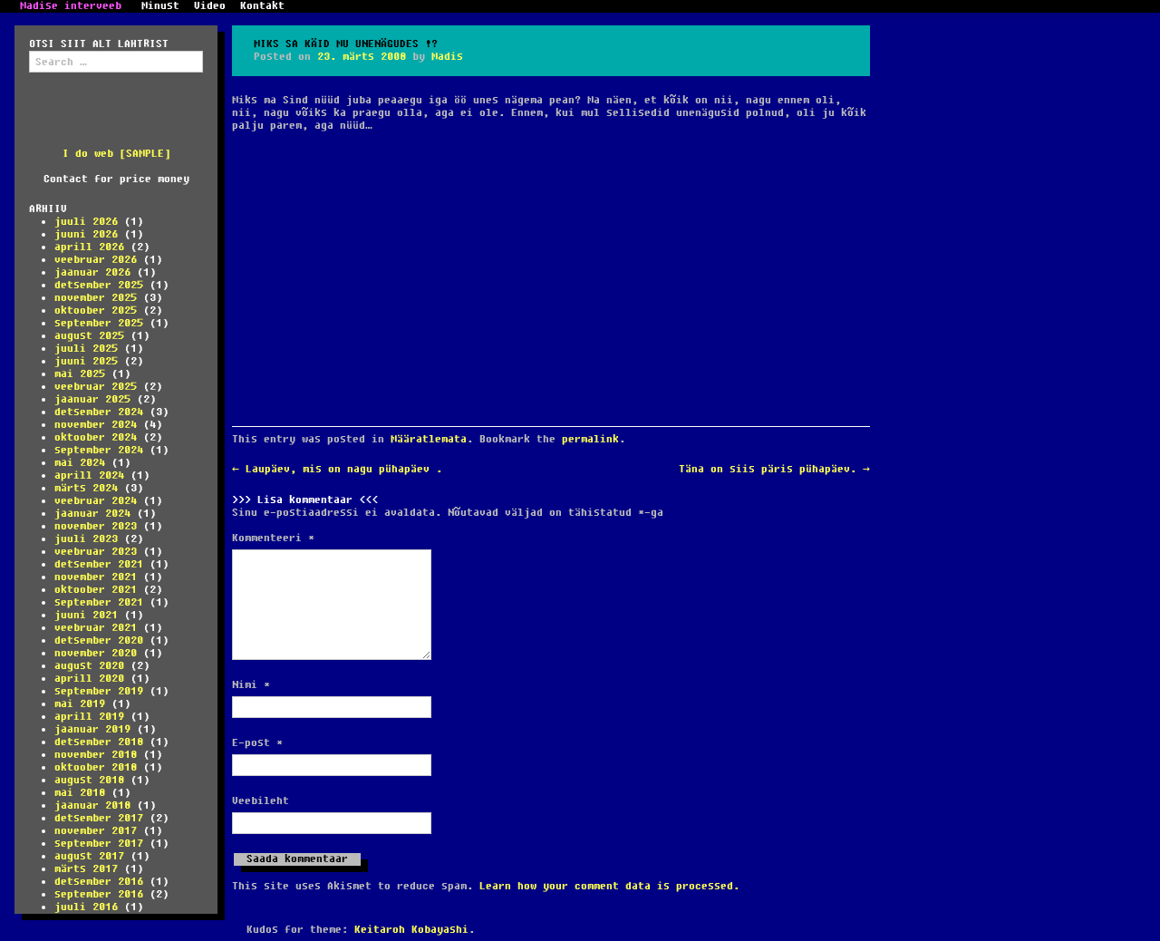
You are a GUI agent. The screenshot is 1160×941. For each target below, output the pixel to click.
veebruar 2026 (95, 260)
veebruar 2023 (95, 551)
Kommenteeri (273, 538)
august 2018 (89, 780)
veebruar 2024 (95, 501)
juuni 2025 (86, 361)
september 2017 (98, 843)
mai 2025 (79, 374)
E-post (257, 743)
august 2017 (89, 856)
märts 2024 (86, 488)
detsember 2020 (98, 640)
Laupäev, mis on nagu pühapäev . (337, 469)
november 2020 (95, 653)
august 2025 (89, 336)
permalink (590, 439)
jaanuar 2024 (92, 513)
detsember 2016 (98, 881)
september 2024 (98, 450)
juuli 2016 (86, 907)
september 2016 (98, 894)
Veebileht (260, 801)
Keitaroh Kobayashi (411, 929)
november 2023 (95, 526)
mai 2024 (79, 463)
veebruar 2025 (95, 386)
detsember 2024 (98, 412)
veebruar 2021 (95, 628)
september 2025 (98, 323)
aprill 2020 (89, 678)
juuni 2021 (86, 615)
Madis (447, 56)
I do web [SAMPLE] (116, 153)
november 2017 (95, 831)
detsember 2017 (98, 818)
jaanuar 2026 (92, 272)
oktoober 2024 (95, 437)
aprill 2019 (89, 716)
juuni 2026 (86, 234)
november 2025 (95, 298)
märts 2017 (86, 869)
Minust (160, 6)
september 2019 (98, 691)
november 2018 (95, 755)
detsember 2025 (98, 285)
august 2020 (89, 666)
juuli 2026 (86, 221)
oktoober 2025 (95, 310)
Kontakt (262, 6)
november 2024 (95, 425)
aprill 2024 (89, 475)
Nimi (251, 685)
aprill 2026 (89, 247)
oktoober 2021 (95, 590)
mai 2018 (79, 793)
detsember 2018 (98, 742)
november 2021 (95, 577)
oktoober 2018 (95, 767)
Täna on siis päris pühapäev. (774, 469)
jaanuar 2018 (92, 805)
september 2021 (98, 602)
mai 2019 (79, 704)
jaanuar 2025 (92, 399)
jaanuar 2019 (92, 729)
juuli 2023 (86, 539)
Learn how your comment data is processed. (609, 886)
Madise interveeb (70, 6)
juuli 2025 (86, 348)
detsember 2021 (98, 564)
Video (210, 6)
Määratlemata (429, 439)
